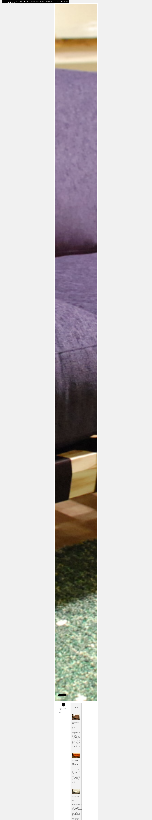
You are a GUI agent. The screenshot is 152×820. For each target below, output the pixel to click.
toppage (21, 1)
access (58, 1)
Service (37, 1)
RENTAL (28, 1)
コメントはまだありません (64, 709)
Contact (66, 1)
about (62, 1)
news (25, 1)
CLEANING (33, 1)
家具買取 (48, 1)
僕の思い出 (53, 1)
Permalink (62, 710)
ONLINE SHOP (42, 1)
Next (65, 695)
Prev (63, 695)
